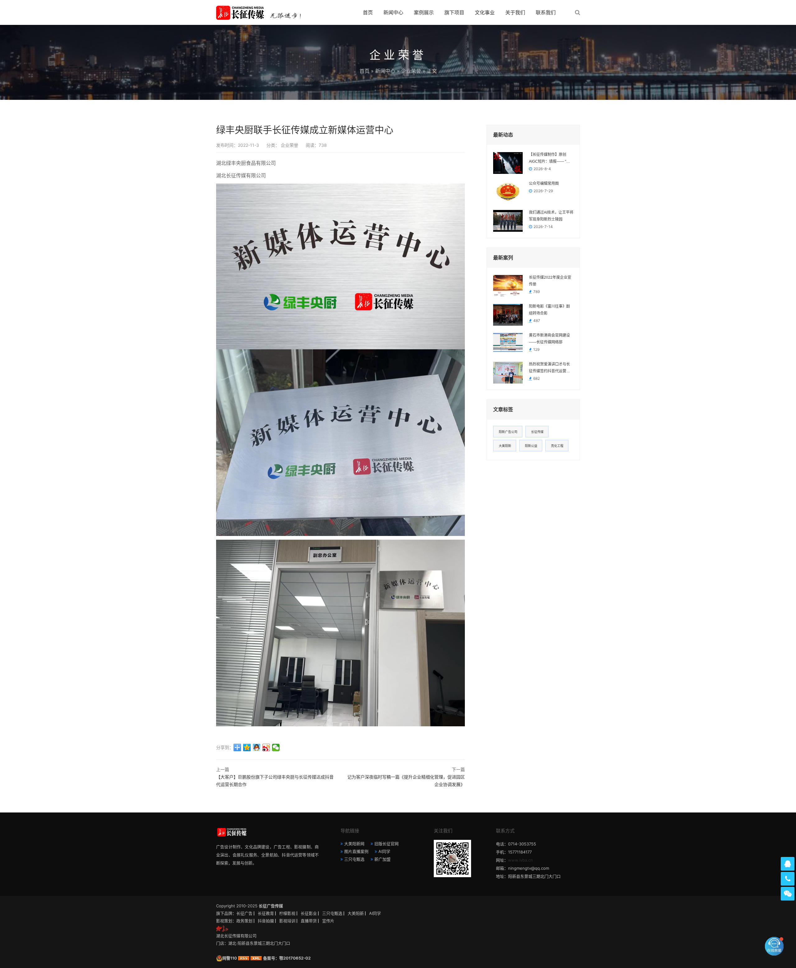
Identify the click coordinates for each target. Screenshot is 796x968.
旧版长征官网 (386, 843)
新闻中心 (393, 12)
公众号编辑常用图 (544, 183)
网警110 (229, 958)
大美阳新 (505, 446)
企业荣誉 (411, 71)
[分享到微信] (276, 747)
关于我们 (515, 12)
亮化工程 (557, 446)
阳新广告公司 (508, 432)
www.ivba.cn (520, 860)
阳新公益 (531, 446)
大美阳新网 (354, 843)
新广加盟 (382, 859)
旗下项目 (454, 12)
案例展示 (424, 12)
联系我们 (546, 12)
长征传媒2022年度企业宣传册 (550, 280)
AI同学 (384, 851)
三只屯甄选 (354, 859)
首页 (368, 12)
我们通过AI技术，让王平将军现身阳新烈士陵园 (551, 215)
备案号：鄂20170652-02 (287, 958)
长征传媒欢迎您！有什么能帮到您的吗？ (726, 946)
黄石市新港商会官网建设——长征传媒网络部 (549, 338)
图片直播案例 (356, 851)
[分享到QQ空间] (247, 747)
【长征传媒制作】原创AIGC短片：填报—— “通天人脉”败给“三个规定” (549, 158)
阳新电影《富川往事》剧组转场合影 (549, 309)
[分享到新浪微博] (266, 747)
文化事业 (485, 12)
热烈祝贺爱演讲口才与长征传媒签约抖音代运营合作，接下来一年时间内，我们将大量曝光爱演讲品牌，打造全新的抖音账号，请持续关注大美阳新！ (549, 368)
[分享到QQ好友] (257, 747)
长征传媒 (537, 432)
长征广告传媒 (271, 905)
